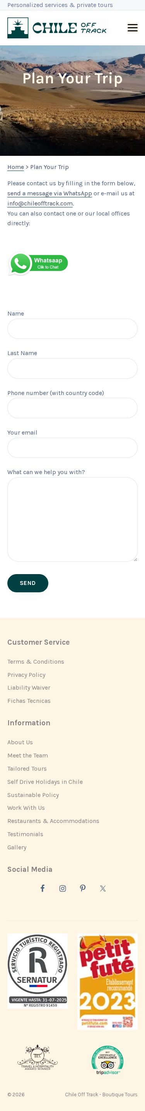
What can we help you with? (46, 472)
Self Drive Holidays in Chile (45, 781)
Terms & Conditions (35, 661)
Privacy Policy (26, 674)
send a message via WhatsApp (49, 193)
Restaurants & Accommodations (53, 821)
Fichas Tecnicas (29, 700)
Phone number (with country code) (55, 393)
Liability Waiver (28, 687)
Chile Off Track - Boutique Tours (101, 1094)
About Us (20, 742)
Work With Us (26, 807)
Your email (22, 432)
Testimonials (25, 834)
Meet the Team (27, 755)
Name (15, 313)
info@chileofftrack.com (40, 203)
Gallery (16, 847)
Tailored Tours (27, 768)
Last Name (22, 353)
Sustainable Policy (33, 795)
